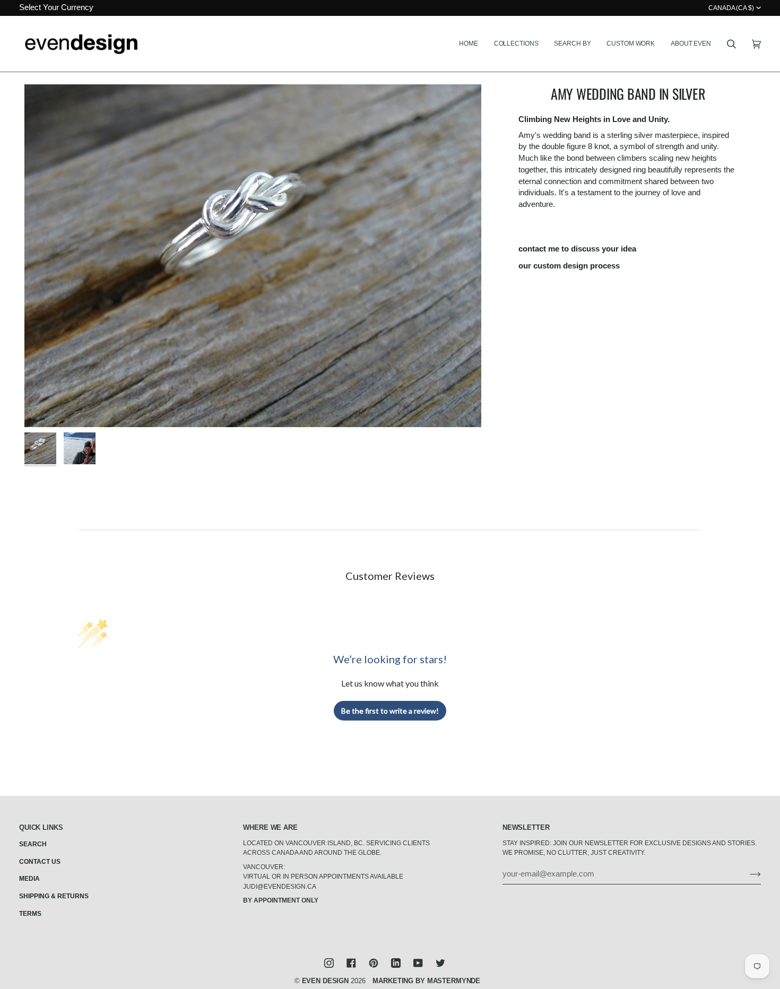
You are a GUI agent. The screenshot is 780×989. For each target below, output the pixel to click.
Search (33, 844)
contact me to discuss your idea (577, 249)
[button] (516, 44)
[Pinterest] (373, 963)
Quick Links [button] (41, 827)
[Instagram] (329, 963)
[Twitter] (440, 963)
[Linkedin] (396, 963)
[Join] (747, 873)
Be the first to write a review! (390, 710)
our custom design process (569, 266)
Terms (30, 913)
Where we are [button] (270, 827)
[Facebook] (351, 963)
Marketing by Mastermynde (426, 981)
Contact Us (39, 861)
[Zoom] (252, 255)
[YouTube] (418, 963)
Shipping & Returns (54, 896)
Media (29, 878)
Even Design (325, 981)
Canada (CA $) (731, 8)
